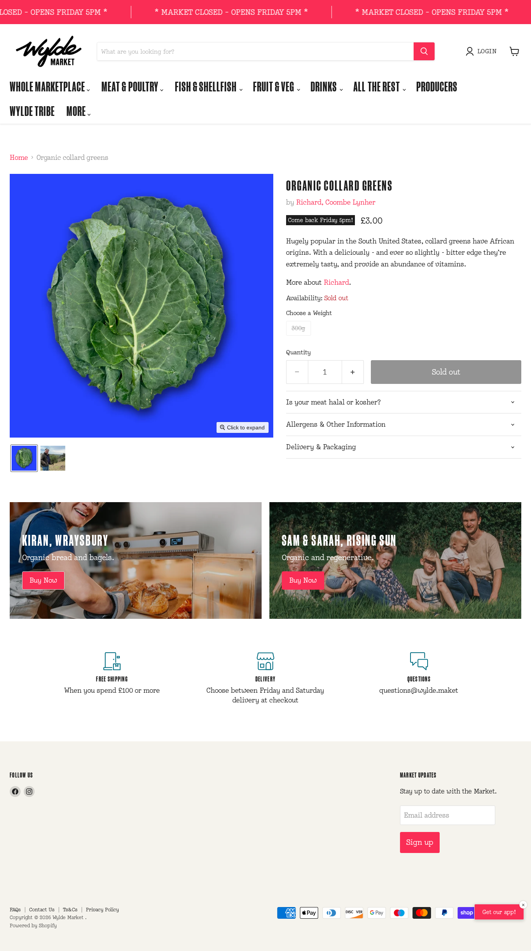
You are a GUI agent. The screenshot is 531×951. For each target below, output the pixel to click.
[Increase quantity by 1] (353, 372)
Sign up (419, 842)
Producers (437, 86)
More (76, 110)
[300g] (299, 337)
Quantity (298, 352)
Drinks (325, 86)
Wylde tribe (32, 110)
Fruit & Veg (274, 86)
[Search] (424, 51)
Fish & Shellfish (206, 86)
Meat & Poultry (130, 86)
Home (19, 158)
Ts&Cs (70, 909)
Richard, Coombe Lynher (336, 202)
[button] (483, 51)
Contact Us (41, 909)
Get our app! (499, 912)
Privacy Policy (102, 909)
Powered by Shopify (33, 925)
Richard (336, 282)
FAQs (15, 909)
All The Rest (377, 86)
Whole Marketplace (48, 86)
